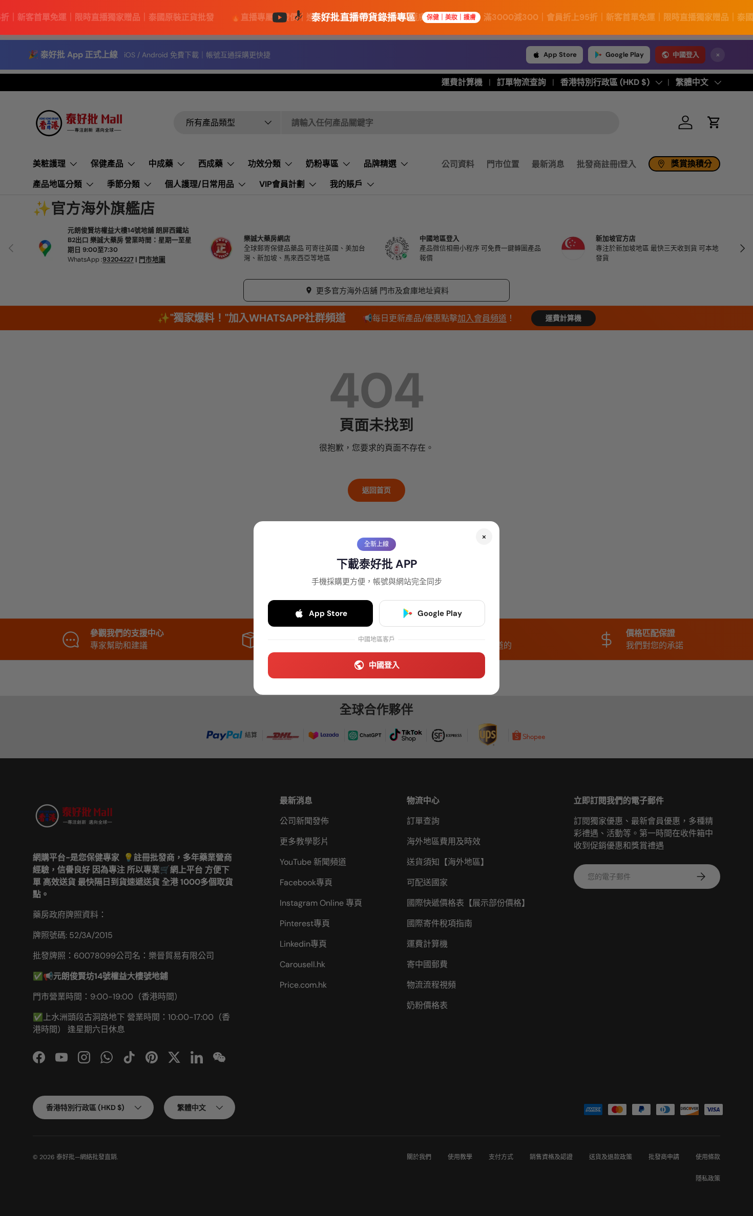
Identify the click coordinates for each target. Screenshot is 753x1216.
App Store (328, 613)
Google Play (439, 613)
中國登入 (384, 665)
